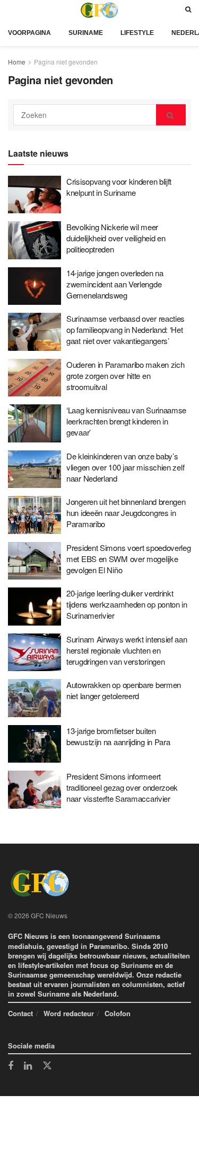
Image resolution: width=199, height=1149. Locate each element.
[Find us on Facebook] (10, 1066)
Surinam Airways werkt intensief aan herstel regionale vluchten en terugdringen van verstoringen (126, 650)
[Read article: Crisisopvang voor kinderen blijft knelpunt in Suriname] (34, 195)
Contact (20, 1013)
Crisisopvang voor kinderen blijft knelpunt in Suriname (118, 187)
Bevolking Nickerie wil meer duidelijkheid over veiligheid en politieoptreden (115, 238)
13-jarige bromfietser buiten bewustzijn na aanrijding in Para (118, 736)
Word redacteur (69, 1013)
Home (16, 61)
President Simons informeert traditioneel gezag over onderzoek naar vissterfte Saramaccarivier (122, 787)
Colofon (118, 1013)
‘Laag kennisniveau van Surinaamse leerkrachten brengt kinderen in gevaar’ (126, 421)
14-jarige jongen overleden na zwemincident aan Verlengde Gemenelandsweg (114, 284)
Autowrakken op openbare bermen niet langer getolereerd (123, 690)
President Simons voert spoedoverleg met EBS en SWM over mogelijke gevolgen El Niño (128, 558)
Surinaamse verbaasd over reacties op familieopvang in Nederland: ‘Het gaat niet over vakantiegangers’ (125, 329)
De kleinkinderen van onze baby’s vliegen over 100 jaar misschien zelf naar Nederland (125, 467)
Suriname (85, 33)
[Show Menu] (10, 10)
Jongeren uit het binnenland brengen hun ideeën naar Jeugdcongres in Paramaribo (126, 512)
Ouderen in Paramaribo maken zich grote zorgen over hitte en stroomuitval (125, 375)
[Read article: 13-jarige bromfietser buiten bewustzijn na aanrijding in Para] (34, 744)
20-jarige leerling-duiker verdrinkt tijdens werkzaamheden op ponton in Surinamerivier (126, 604)
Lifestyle (137, 33)
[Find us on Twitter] (47, 1066)
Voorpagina (29, 33)
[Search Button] (188, 10)
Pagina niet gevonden (66, 61)
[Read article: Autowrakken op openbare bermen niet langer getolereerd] (34, 698)
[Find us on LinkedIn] (28, 1066)
